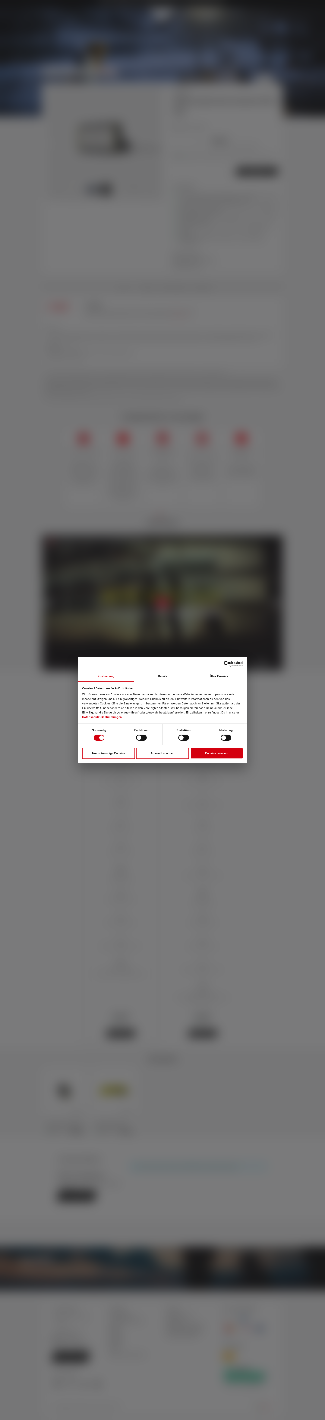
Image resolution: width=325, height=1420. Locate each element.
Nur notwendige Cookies (108, 753)
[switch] (141, 738)
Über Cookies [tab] (219, 676)
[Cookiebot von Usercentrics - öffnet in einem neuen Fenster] (226, 664)
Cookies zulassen (216, 753)
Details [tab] (162, 676)
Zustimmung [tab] (106, 676)
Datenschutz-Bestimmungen (102, 717)
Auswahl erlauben (162, 753)
